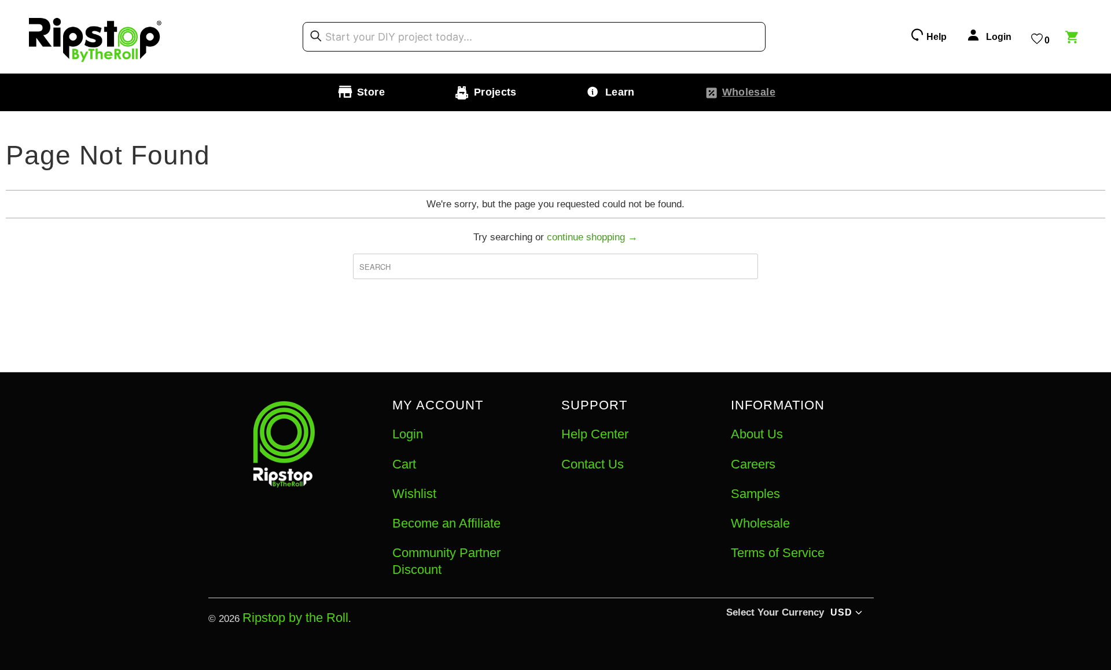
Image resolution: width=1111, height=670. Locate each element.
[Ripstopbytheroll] (95, 37)
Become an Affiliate (446, 523)
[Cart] (1073, 39)
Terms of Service (778, 552)
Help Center (594, 434)
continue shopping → (592, 237)
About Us (757, 434)
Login (407, 434)
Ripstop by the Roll (295, 617)
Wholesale (760, 523)
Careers (753, 464)
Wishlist (414, 493)
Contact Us (592, 464)
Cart (404, 464)
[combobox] (534, 37)
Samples (755, 493)
